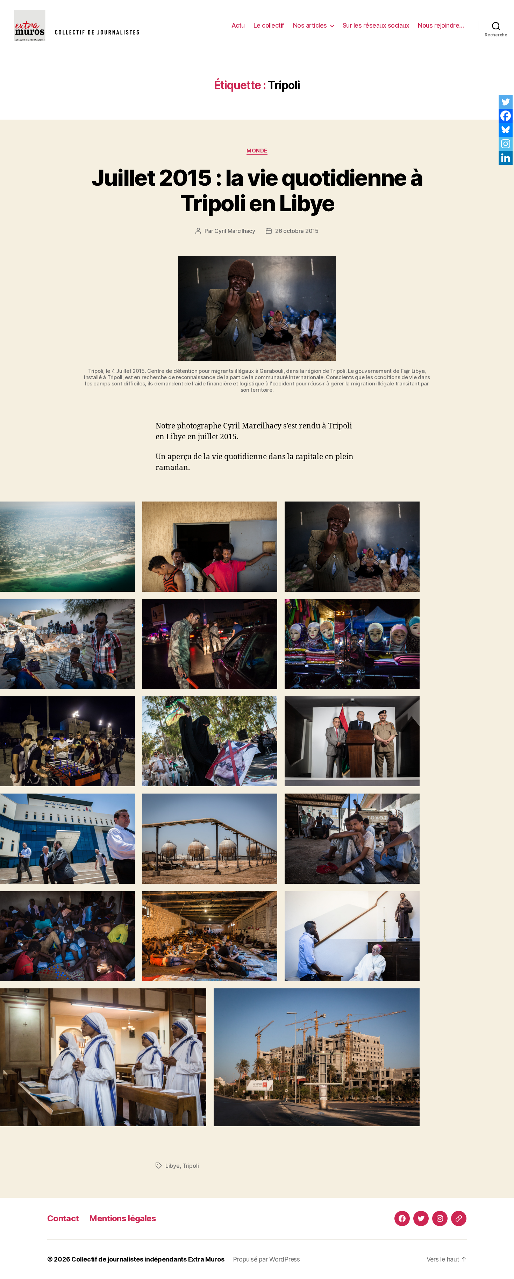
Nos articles (310, 25)
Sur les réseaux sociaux (376, 25)
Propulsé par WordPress (266, 1259)
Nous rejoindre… (441, 25)
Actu (238, 25)
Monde (257, 151)
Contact (63, 1218)
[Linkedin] (506, 158)
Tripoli (191, 1165)
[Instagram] (506, 144)
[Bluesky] (506, 130)
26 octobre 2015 (297, 230)
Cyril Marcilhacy (234, 230)
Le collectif (269, 25)
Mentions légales (122, 1218)
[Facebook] (506, 116)
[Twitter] (506, 102)
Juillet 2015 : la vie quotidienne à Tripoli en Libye (257, 190)
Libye (172, 1165)
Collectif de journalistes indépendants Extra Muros (147, 1259)
